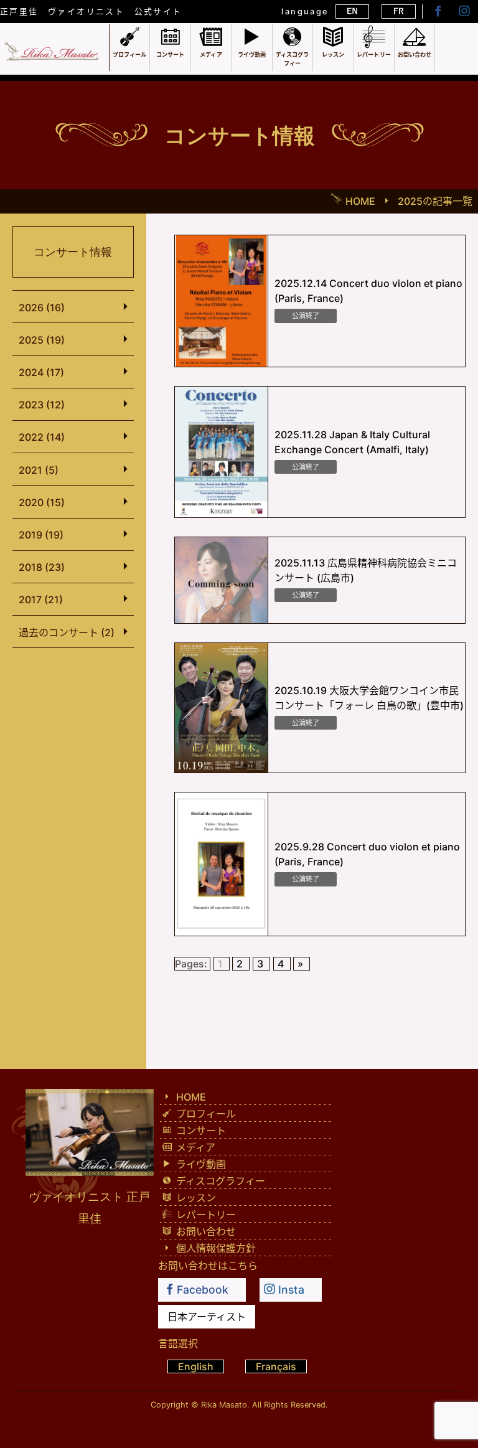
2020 (42, 502)
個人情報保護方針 (215, 1248)
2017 (41, 599)
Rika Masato (224, 1404)
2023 (42, 404)
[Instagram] (464, 10)
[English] (352, 11)
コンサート (200, 1130)
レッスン (195, 1198)
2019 (41, 535)
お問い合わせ (205, 1231)
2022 (42, 437)
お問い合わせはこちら (208, 1265)
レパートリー (205, 1214)
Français (276, 1366)
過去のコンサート (67, 632)
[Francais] (398, 11)
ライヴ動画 (200, 1164)
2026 (42, 307)
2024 (41, 372)
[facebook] (436, 10)
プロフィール (205, 1113)
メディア (194, 1147)
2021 (39, 470)
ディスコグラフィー (219, 1181)
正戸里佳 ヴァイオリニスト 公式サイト (91, 11)
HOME (190, 1097)
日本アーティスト (206, 1316)
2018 (42, 567)
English (195, 1366)
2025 (42, 340)
